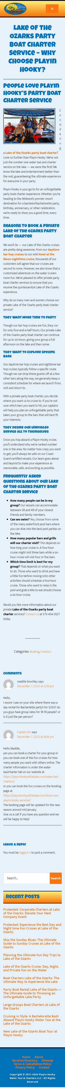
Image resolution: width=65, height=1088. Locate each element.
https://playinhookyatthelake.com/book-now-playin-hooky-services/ (31, 798)
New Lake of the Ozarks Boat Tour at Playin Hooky (30, 1033)
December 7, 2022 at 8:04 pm (35, 737)
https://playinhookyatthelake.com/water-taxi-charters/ (31, 779)
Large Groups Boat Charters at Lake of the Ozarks (31, 1006)
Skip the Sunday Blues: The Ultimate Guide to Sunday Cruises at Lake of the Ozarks (31, 943)
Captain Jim (24, 732)
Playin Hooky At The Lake (18, 9)
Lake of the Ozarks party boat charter (31, 153)
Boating (34, 651)
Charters (46, 651)
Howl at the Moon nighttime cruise (28, 257)
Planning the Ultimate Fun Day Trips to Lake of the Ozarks (32, 957)
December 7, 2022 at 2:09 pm (35, 686)
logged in (25, 852)
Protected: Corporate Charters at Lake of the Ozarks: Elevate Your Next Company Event (31, 913)
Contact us (32, 614)
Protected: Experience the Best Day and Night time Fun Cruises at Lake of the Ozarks (32, 928)
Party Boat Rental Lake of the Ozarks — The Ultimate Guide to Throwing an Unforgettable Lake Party (32, 993)
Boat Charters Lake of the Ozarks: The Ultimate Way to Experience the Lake (31, 980)
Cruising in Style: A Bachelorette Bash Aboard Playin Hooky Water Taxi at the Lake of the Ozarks (31, 1020)
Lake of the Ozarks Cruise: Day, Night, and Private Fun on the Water (31, 968)
